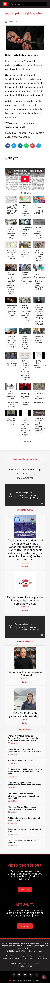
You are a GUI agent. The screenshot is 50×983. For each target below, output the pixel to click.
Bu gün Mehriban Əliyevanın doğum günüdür (23, 841)
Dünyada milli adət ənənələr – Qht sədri (25, 674)
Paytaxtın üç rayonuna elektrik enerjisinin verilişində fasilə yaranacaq (24, 783)
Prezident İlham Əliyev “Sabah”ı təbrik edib (24, 830)
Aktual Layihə (25, 510)
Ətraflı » (25, 566)
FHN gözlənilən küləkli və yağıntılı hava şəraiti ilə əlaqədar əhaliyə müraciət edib (25, 771)
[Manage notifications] (44, 977)
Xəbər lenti (25, 729)
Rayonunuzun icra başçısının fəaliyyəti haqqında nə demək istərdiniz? (25, 600)
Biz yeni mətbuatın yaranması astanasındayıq (25, 714)
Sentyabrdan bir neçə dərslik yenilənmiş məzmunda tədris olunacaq (25, 750)
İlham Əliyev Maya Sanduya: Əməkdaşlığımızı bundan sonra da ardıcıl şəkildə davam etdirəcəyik (23, 738)
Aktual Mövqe (25, 641)
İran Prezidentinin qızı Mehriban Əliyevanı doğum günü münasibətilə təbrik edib (23, 796)
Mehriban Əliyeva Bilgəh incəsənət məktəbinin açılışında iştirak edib (23, 808)
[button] (5, 4)
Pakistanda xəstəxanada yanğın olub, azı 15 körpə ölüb (24, 819)
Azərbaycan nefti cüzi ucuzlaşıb (22, 760)
